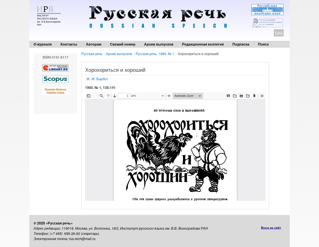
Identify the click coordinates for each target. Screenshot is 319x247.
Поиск (263, 44)
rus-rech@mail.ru (82, 238)
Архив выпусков (158, 44)
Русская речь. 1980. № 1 (155, 53)
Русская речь (91, 53)
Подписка (240, 44)
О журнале (43, 44)
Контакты (69, 44)
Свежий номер (122, 44)
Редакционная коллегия (203, 44)
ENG (279, 32)
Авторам (93, 44)
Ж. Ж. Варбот (97, 78)
